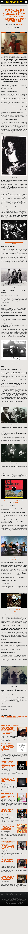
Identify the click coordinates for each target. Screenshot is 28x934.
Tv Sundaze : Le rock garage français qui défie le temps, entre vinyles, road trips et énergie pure (8, 877)
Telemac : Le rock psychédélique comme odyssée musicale (7, 811)
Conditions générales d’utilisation (14, 899)
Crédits (20, 902)
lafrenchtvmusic (15, 559)
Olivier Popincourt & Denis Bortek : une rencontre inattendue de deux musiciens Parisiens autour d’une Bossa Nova (8, 845)
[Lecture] (14, 230)
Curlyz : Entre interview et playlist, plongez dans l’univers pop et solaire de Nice (8, 827)
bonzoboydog (15, 502)
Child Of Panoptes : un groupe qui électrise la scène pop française (7, 861)
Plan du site (9, 902)
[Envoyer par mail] (18, 28)
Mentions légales (14, 898)
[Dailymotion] (7, 894)
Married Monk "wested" (14, 558)
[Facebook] (11, 28)
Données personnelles (10, 901)
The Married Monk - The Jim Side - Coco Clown (14, 610)
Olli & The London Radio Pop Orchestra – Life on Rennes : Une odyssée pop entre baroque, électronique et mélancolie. (8, 747)
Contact (22, 901)
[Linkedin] (15, 28)
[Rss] (26, 894)
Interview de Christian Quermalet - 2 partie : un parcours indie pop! (14, 717)
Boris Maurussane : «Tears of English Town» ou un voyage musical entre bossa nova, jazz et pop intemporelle (8, 730)
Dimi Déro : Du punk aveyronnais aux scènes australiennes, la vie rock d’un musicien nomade (8, 764)
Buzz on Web (14, 2)
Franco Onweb (19, 24)
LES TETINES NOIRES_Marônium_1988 (14, 242)
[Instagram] (21, 894)
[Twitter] (8, 28)
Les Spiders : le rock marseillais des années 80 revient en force (8, 780)
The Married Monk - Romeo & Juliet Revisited (14, 501)
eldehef (14, 243)
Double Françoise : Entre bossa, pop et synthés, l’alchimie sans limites (7, 795)
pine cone (15, 611)
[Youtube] (2, 894)
